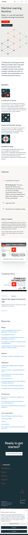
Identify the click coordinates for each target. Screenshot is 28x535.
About (3, 483)
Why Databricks (5, 468)
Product (3, 472)
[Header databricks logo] (4, 1)
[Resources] (7, 480)
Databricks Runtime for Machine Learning (11, 416)
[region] (14, 521)
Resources (4, 479)
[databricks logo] (5, 464)
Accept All (14, 531)
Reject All (14, 527)
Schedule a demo (7, 25)
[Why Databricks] (10, 468)
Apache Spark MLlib (6, 418)
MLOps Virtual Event (6, 378)
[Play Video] (13, 250)
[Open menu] (26, 1)
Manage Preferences (14, 523)
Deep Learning (5, 424)
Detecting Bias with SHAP (7, 334)
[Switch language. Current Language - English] (15, 1)
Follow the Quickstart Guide (14, 453)
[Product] (6, 472)
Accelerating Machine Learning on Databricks (12, 388)
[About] (5, 483)
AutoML (3, 421)
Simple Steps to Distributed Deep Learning (12, 385)
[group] (14, 296)
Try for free (5, 21)
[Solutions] (7, 476)
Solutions (3, 476)
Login (21, 1)
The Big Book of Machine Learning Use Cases (12, 356)
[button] (18, 1)
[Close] (26, 510)
